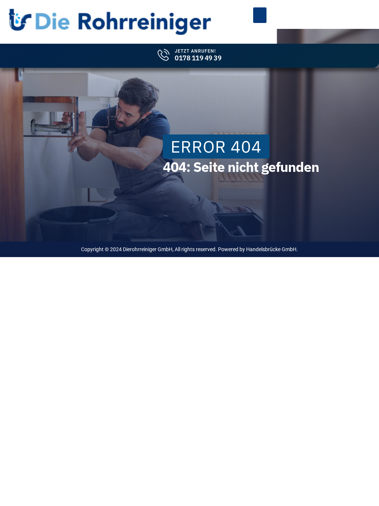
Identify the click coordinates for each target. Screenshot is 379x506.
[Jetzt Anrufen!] (164, 55)
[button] (259, 15)
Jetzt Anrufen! (195, 51)
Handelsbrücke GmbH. (272, 249)
